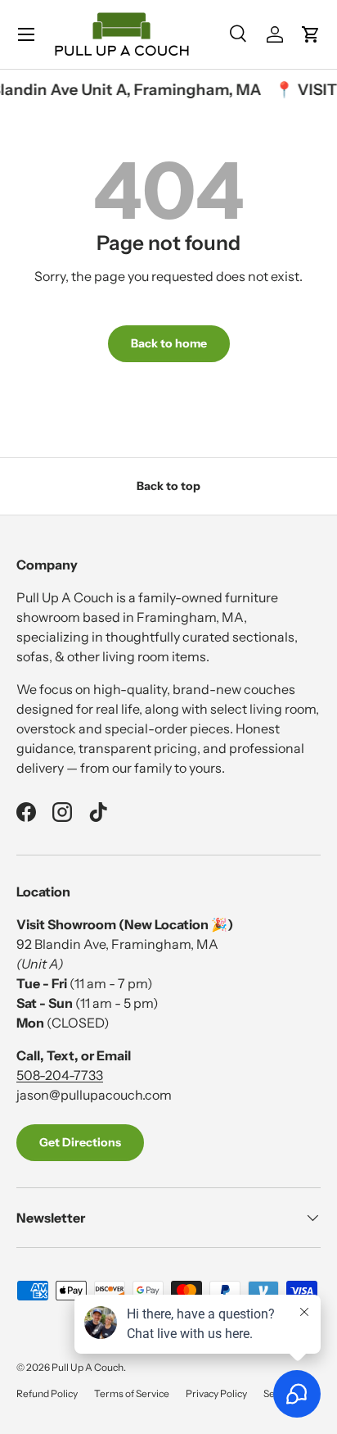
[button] (311, 34)
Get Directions (80, 1142)
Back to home (169, 343)
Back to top (168, 486)
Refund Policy (47, 1393)
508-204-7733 (59, 1075)
